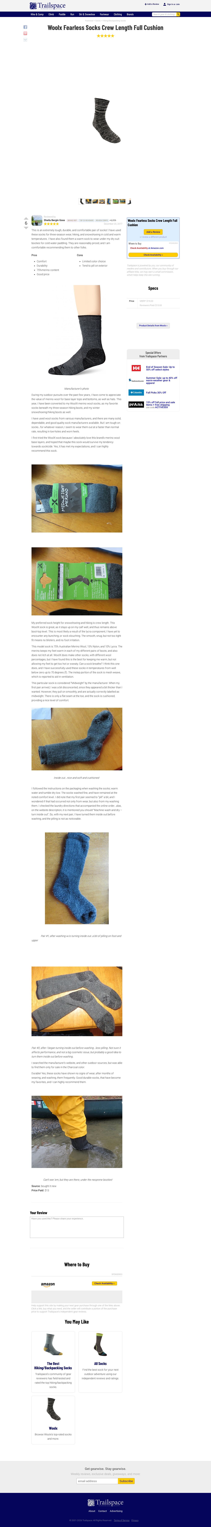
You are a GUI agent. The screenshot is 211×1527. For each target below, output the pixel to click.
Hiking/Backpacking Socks (114, 20)
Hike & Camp (37, 14)
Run (72, 14)
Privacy (135, 1520)
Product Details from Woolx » (153, 325)
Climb (51, 14)
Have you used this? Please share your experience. (57, 1218)
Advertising (116, 1511)
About (92, 1511)
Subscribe (126, 1481)
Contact (102, 1511)
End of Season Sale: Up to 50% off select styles (160, 368)
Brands (130, 14)
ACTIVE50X (161, 407)
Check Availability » (153, 255)
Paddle (62, 14)
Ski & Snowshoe (87, 14)
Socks (98, 20)
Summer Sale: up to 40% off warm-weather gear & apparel (161, 380)
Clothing (118, 14)
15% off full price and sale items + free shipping (160, 403)
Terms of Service (121, 1520)
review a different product (154, 237)
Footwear (104, 14)
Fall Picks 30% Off (156, 392)
